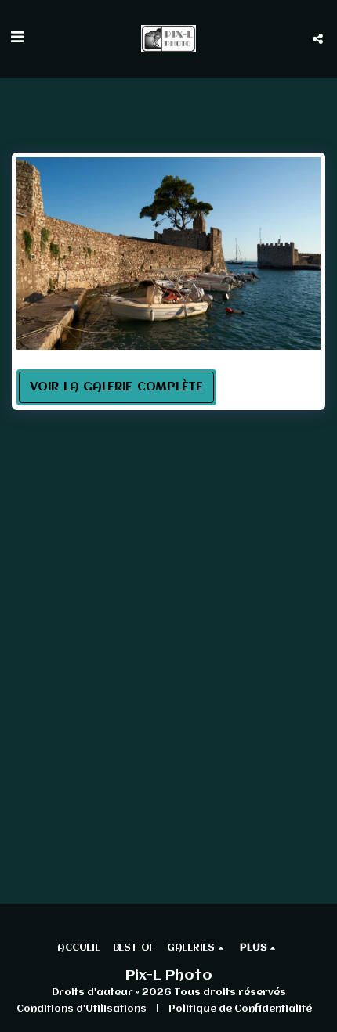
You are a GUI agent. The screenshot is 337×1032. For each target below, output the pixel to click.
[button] (17, 38)
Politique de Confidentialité (240, 1009)
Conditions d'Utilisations (81, 1009)
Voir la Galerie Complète (116, 387)
